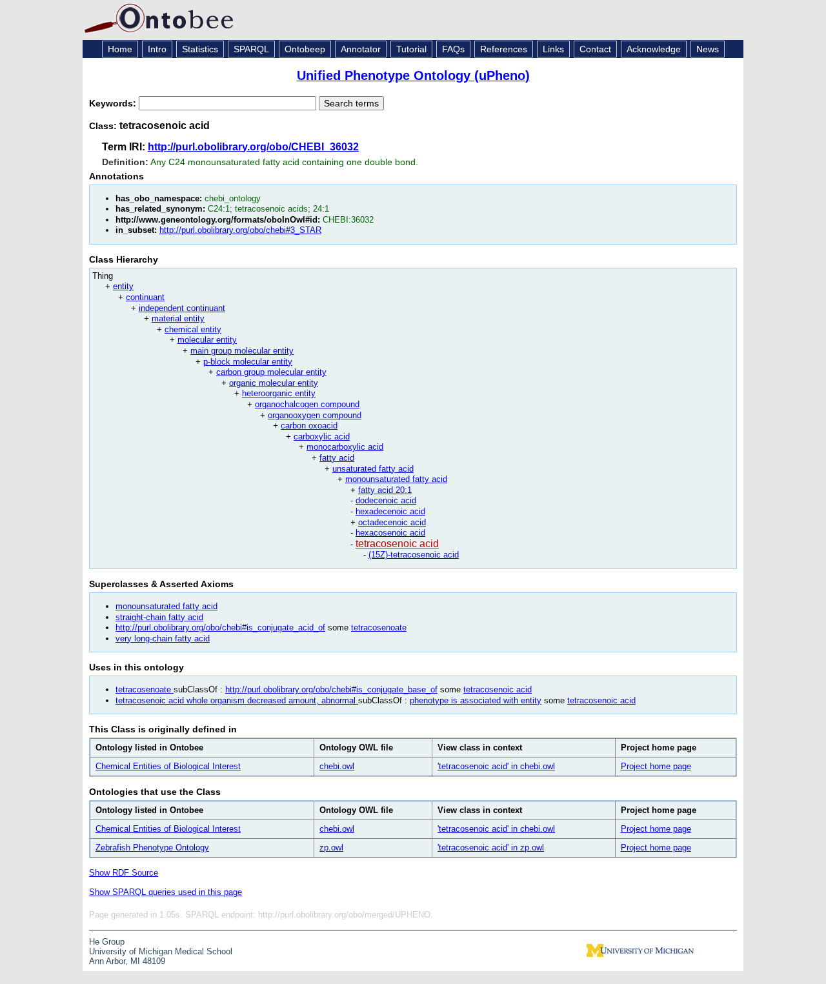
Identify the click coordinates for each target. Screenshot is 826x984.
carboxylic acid (322, 436)
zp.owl (331, 847)
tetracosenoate (379, 627)
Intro (157, 49)
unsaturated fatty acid (373, 469)
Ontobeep (305, 49)
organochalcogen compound (307, 404)
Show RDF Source (123, 873)
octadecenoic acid (392, 522)
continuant (145, 297)
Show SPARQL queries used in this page (165, 892)
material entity (178, 318)
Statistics (200, 49)
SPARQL (251, 49)
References (503, 49)
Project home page (656, 766)
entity (123, 286)
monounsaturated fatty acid (396, 479)
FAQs (453, 49)
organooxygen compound (314, 415)
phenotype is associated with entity (475, 700)
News (707, 49)
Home (120, 49)
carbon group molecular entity (271, 372)
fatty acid (336, 458)
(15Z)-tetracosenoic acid (413, 554)
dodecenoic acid (386, 500)
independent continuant (182, 308)
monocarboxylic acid (345, 447)
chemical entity (193, 329)
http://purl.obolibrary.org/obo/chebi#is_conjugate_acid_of (220, 627)
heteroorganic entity (279, 393)
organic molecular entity (273, 383)
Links (553, 49)
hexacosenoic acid (390, 532)
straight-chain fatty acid (159, 617)
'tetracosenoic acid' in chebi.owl (496, 766)
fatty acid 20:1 (385, 490)
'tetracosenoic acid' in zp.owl (491, 847)
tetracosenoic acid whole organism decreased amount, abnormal (237, 700)
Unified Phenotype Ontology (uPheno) (413, 75)
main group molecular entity (242, 351)
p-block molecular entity (247, 361)
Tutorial (411, 49)
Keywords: (114, 103)
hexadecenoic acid (390, 511)
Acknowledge (654, 49)
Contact (595, 49)
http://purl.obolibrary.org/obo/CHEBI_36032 (253, 146)
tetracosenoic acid (397, 543)
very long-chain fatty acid (163, 638)
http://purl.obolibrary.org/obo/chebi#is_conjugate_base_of (331, 689)
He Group (107, 942)
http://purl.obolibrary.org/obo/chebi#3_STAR (240, 230)
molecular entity (207, 340)
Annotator (361, 49)
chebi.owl (336, 766)
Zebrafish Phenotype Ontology (152, 847)
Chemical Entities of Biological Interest (168, 766)
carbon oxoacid (309, 425)
